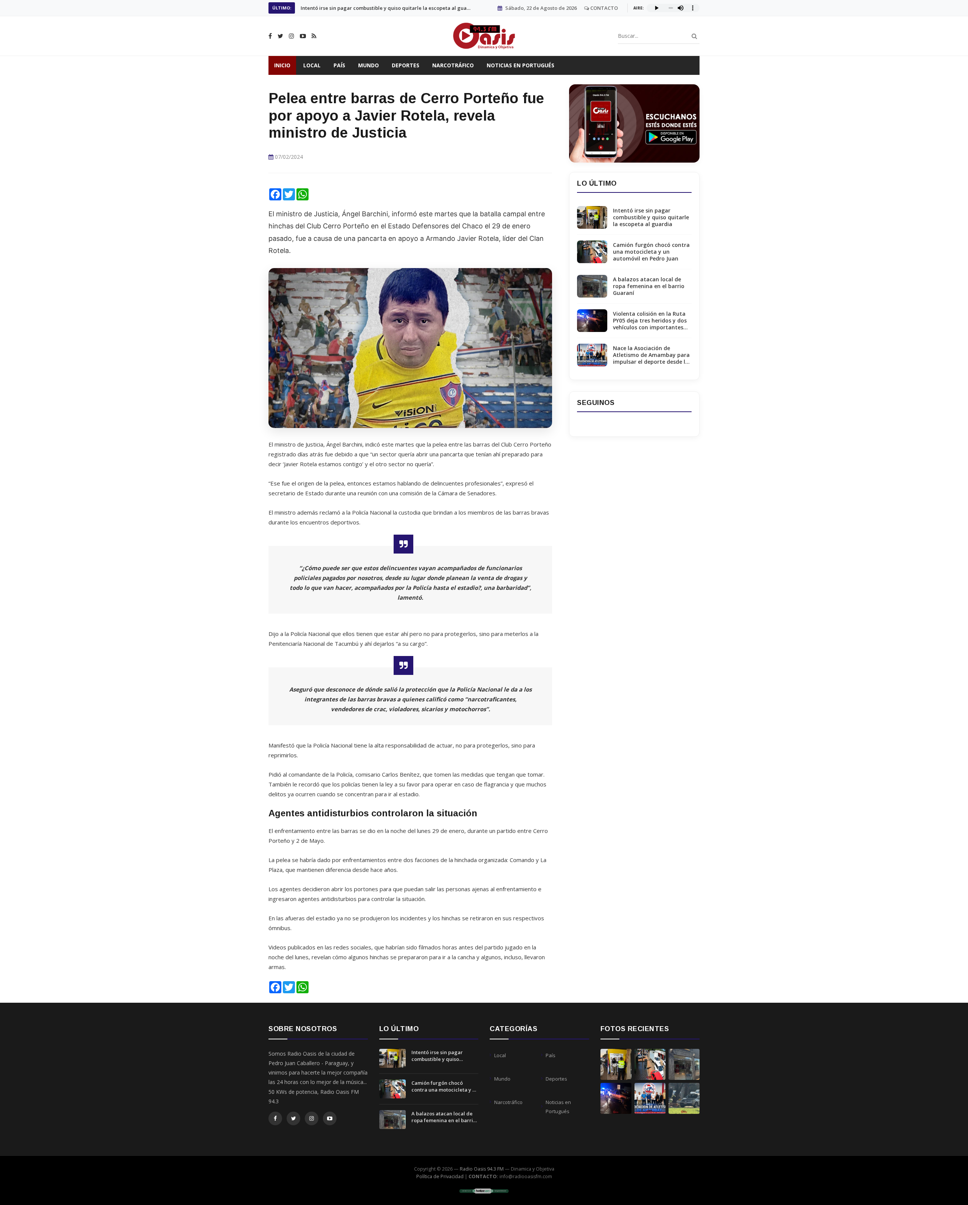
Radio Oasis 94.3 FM (482, 1169)
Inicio (282, 65)
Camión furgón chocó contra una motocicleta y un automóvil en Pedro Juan (386, 8)
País (339, 65)
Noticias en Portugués (520, 65)
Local (312, 65)
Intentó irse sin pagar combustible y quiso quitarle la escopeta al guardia (651, 217)
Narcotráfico (453, 65)
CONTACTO (603, 8)
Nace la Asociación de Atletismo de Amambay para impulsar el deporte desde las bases (652, 355)
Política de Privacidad (440, 1176)
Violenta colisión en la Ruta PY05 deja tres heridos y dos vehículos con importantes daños (650, 320)
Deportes (405, 65)
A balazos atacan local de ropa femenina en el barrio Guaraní (648, 286)
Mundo (368, 65)
